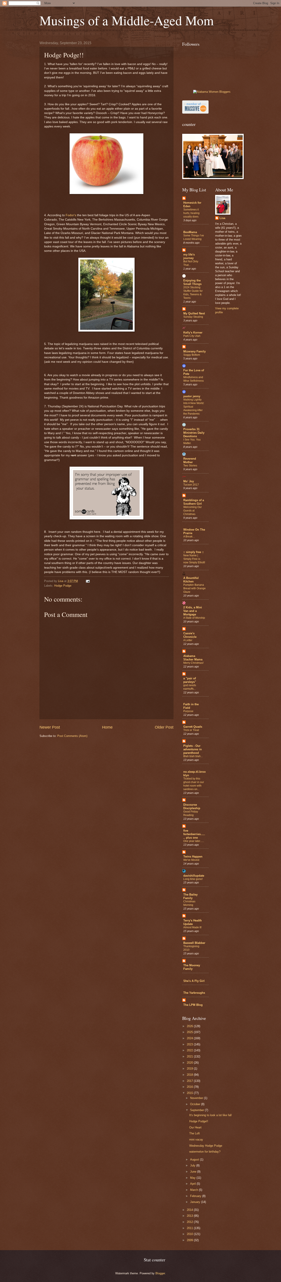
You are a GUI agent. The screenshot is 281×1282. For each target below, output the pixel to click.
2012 (190, 1222)
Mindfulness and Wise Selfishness (193, 379)
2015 (190, 1093)
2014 (190, 1209)
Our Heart (195, 1127)
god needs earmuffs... (189, 687)
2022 (190, 1050)
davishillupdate (193, 875)
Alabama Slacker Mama (192, 657)
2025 (190, 1032)
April (193, 1183)
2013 (190, 1215)
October (195, 1104)
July (193, 1165)
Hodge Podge (62, 585)
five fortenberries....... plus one (194, 834)
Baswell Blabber (194, 943)
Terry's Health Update (192, 922)
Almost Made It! (192, 927)
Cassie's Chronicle (189, 635)
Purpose (188, 711)
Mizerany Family (194, 351)
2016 (190, 1086)
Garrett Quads (192, 726)
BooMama (190, 232)
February (196, 1196)
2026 (190, 1026)
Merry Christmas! (193, 662)
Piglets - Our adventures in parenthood (192, 749)
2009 (190, 1240)
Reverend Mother (189, 460)
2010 (190, 1234)
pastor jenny (191, 396)
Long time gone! (193, 879)
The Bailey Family (190, 896)
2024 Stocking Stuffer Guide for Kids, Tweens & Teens (193, 292)
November (197, 1098)
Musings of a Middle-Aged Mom (127, 20)
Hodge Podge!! (198, 1121)
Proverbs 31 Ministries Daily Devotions (193, 433)
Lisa (222, 218)
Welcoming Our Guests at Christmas (192, 511)
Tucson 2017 (191, 484)
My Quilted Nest (194, 313)
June (193, 1171)
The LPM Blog (193, 1004)
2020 (190, 1062)
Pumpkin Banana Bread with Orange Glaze (194, 588)
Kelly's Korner (192, 332)
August (195, 1159)
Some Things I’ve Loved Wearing (193, 237)
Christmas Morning (189, 903)
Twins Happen (192, 856)
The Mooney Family (191, 967)
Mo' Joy (188, 481)
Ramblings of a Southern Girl (193, 502)
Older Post (164, 727)
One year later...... (193, 841)
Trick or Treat (191, 730)
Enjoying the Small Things (192, 282)
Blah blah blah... (193, 756)
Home (107, 727)
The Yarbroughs (194, 992)
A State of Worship (194, 617)
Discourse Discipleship (191, 806)
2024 (190, 1038)
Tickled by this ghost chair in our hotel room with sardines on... (193, 784)
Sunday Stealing (193, 316)
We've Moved (191, 859)
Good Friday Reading (190, 813)
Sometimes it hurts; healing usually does (191, 213)
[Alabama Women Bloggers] (212, 91)
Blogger (160, 1273)
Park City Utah (191, 335)
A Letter (187, 640)
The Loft (194, 1133)
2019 (190, 1068)
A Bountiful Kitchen (191, 579)
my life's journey (189, 256)
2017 (190, 1081)
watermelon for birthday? (204, 1151)
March (194, 1189)
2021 (190, 1056)
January (195, 1202)
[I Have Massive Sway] (195, 112)
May (193, 1177)
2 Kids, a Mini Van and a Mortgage (192, 611)
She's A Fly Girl (194, 981)
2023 (190, 1044)
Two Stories (190, 465)
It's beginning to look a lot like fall (210, 1115)
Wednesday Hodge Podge (205, 1145)
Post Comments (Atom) (72, 736)
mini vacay (196, 1139)
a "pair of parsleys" (189, 680)
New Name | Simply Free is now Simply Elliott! (194, 559)
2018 (190, 1074)
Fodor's (71, 215)
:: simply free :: (193, 552)
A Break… (189, 536)
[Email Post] (88, 581)
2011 (190, 1228)
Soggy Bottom (191, 354)
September (197, 1110)
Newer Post (50, 727)
